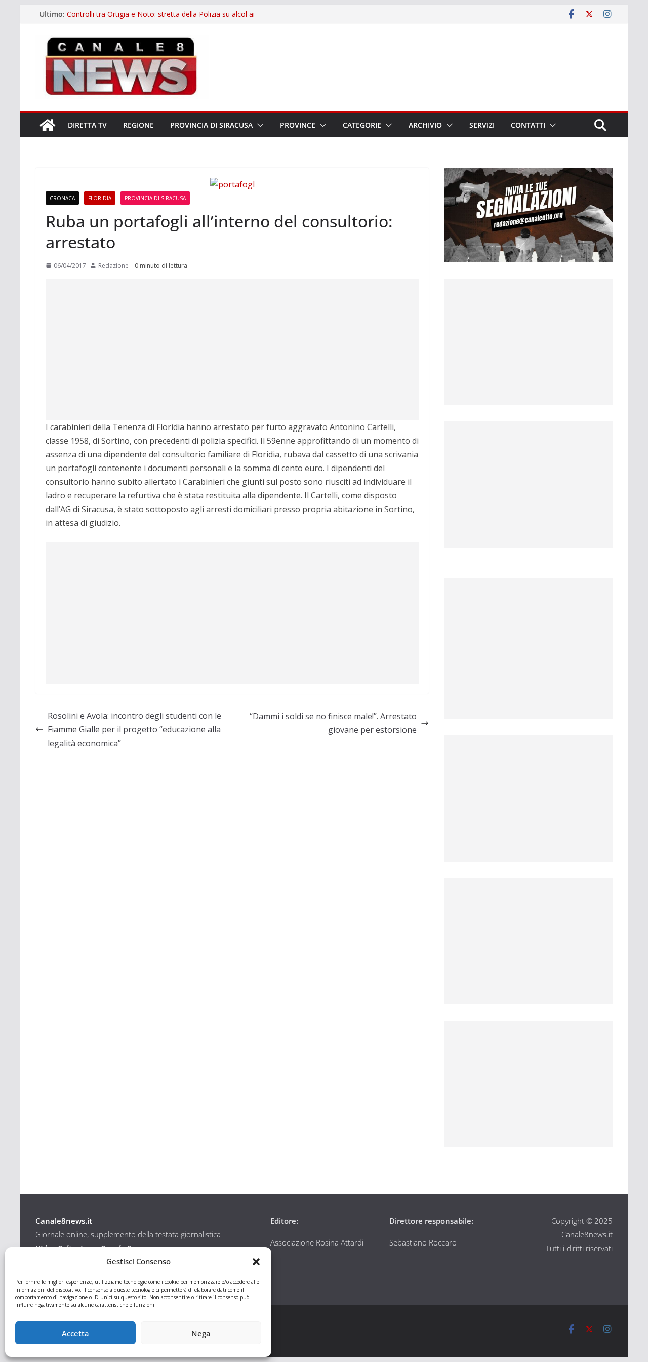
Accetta (75, 1333)
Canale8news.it (63, 1221)
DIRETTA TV (87, 125)
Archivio (425, 125)
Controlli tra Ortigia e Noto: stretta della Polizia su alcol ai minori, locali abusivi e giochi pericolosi (161, 19)
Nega (201, 1333)
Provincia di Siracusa (211, 125)
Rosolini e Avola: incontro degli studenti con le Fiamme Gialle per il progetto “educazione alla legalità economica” (134, 729)
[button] (256, 1262)
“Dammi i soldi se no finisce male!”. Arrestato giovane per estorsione (333, 723)
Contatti (528, 125)
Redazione (113, 265)
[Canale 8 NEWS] (47, 125)
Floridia (99, 198)
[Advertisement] (232, 349)
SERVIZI (482, 125)
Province (297, 125)
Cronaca (62, 198)
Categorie (362, 125)
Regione (138, 125)
